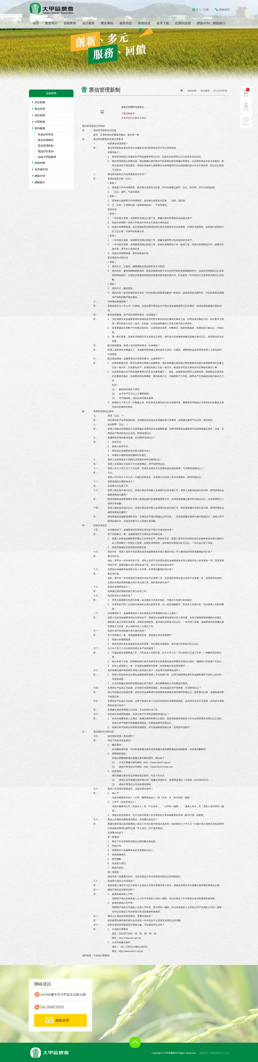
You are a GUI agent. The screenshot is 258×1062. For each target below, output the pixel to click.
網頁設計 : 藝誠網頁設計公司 (214, 1053)
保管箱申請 (41, 169)
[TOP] (136, 1045)
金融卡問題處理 (47, 156)
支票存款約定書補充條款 (133, 118)
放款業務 (40, 115)
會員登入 (246, 110)
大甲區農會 (51, 8)
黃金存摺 (40, 108)
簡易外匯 (40, 162)
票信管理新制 (46, 145)
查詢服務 (40, 128)
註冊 (206, 9)
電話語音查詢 (46, 151)
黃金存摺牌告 (46, 140)
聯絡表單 (62, 1020)
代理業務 (40, 121)
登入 (198, 9)
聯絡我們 (224, 9)
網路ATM (40, 175)
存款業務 (40, 102)
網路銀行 (40, 182)
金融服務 (191, 90)
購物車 (246, 92)
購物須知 (246, 124)
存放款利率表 (46, 134)
